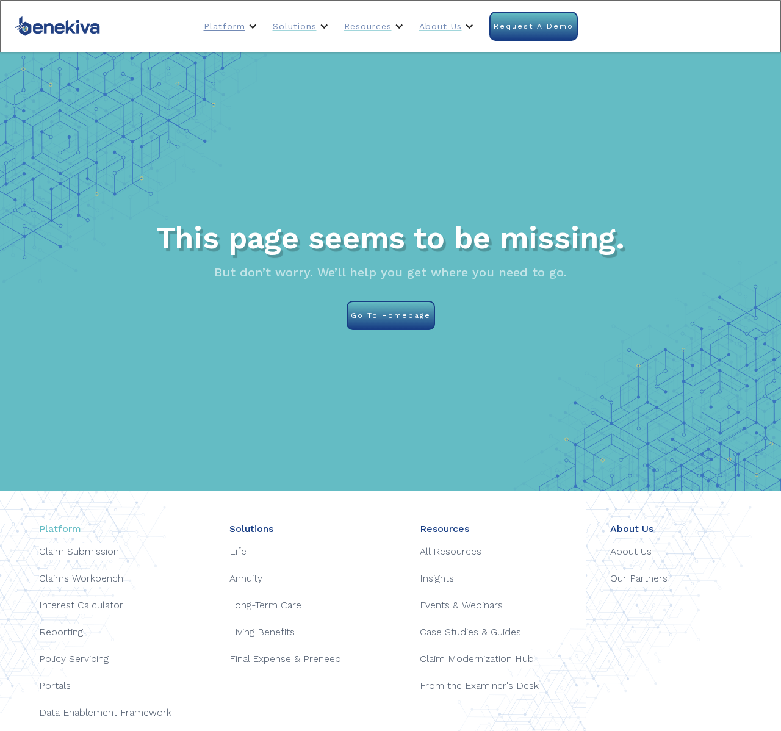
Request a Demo (534, 26)
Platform (224, 26)
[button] (232, 26)
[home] (58, 26)
